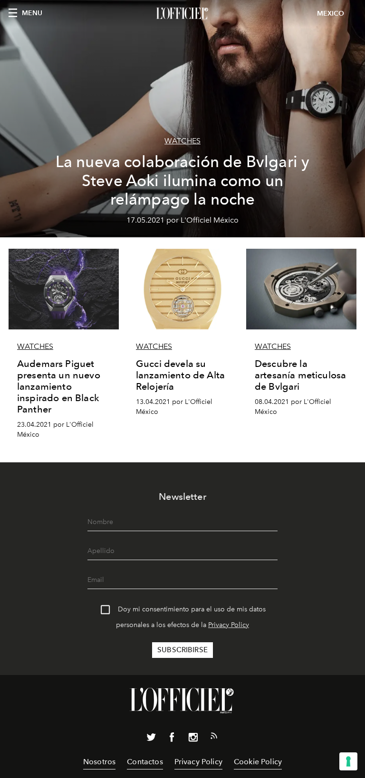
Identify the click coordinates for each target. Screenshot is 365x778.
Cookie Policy (258, 761)
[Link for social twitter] (151, 739)
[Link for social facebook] (172, 739)
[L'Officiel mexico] (182, 14)
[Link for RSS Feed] (214, 737)
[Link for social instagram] (193, 739)
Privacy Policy (228, 625)
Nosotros (99, 761)
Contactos (145, 761)
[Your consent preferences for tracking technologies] (348, 761)
